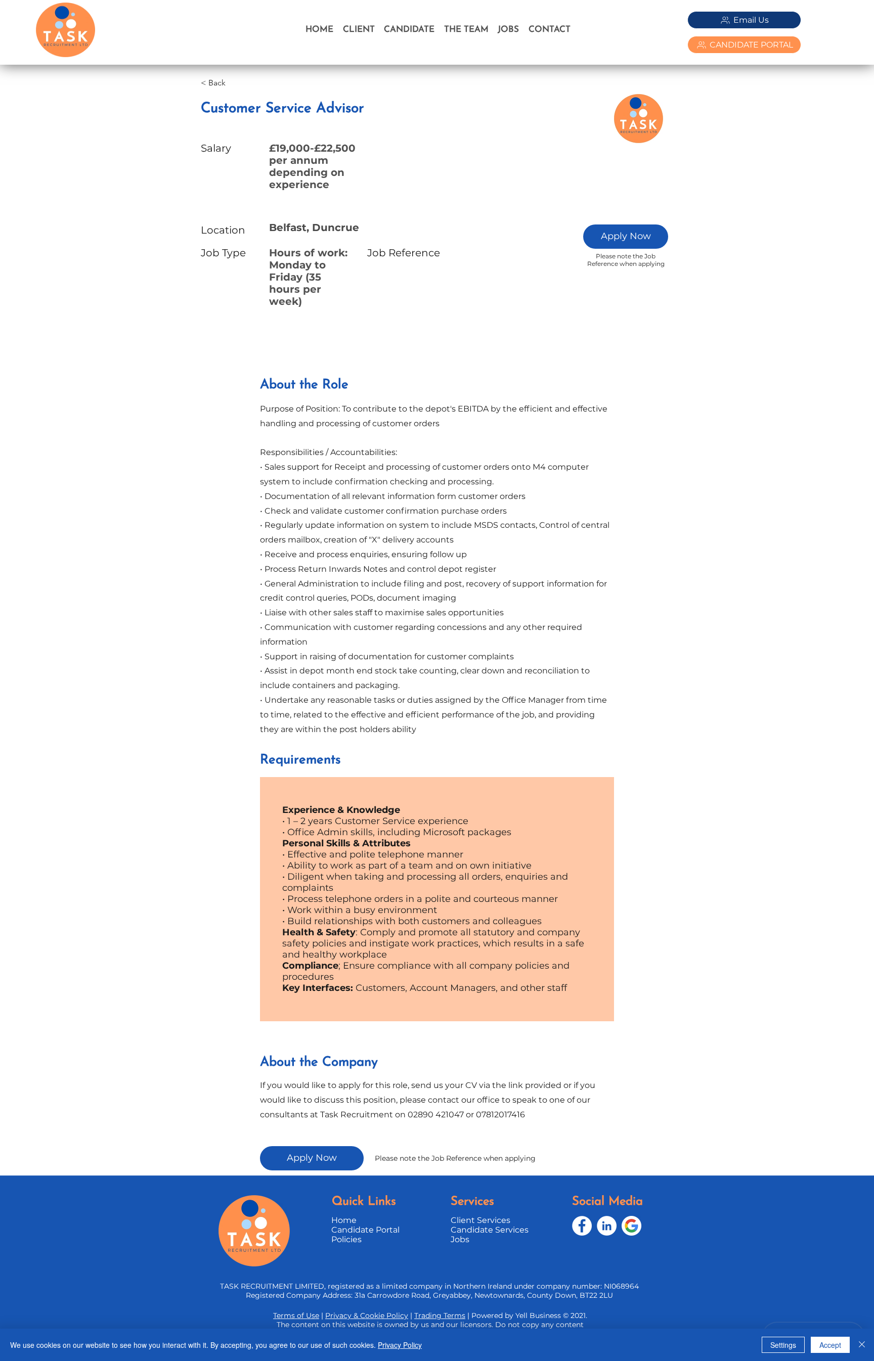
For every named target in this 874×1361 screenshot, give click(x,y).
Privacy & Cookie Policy (366, 1315)
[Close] (862, 1345)
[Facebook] (582, 1226)
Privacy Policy (400, 1345)
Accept (830, 1345)
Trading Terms (439, 1315)
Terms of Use (296, 1315)
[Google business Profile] (631, 1226)
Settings (783, 1345)
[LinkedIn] (607, 1226)
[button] (625, 236)
